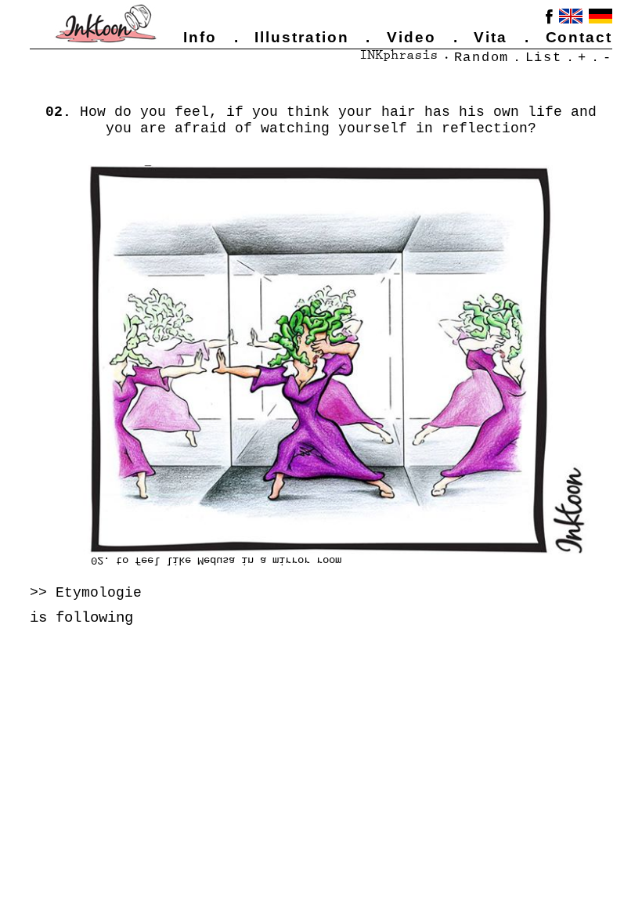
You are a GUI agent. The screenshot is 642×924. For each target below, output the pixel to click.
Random (481, 57)
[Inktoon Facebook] (550, 18)
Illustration (301, 36)
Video (411, 36)
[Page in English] (570, 16)
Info (200, 36)
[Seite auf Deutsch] (600, 16)
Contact (579, 36)
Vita (490, 36)
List (543, 57)
